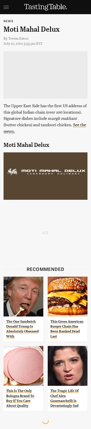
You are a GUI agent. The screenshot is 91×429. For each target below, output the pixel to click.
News (8, 20)
